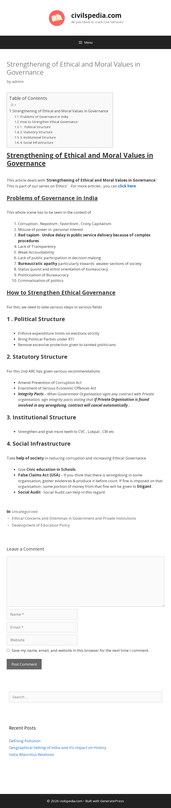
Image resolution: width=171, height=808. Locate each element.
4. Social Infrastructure (36, 142)
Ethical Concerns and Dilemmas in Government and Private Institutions (74, 518)
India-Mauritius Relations (31, 754)
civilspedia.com (96, 15)
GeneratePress (112, 801)
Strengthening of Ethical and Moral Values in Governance (60, 111)
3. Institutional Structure (38, 137)
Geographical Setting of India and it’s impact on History (57, 747)
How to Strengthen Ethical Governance (49, 121)
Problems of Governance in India (44, 116)
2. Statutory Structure (36, 132)
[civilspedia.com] (57, 17)
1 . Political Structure (35, 127)
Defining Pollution (25, 740)
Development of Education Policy (41, 525)
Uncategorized (25, 511)
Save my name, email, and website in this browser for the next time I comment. (80, 650)
